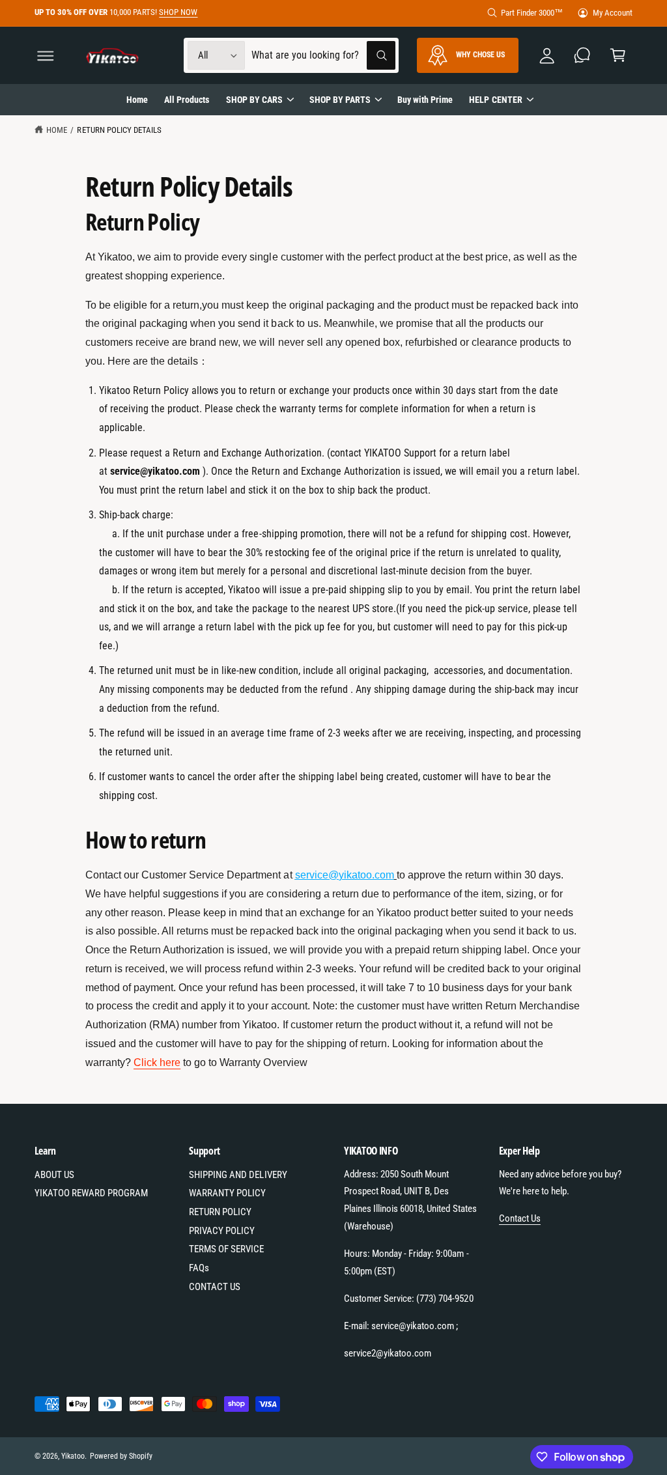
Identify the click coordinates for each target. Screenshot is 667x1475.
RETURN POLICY (220, 1212)
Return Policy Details (119, 130)
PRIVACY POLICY (222, 1231)
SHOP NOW (178, 12)
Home (56, 130)
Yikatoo (73, 1456)
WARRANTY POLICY (227, 1193)
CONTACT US (214, 1287)
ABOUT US (54, 1175)
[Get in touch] (583, 56)
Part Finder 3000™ (532, 13)
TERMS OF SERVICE (226, 1249)
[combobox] (323, 56)
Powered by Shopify (121, 1456)
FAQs (199, 1268)
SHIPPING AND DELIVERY (238, 1175)
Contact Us (520, 1218)
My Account (612, 13)
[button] (45, 56)
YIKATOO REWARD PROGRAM (91, 1193)
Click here (157, 1062)
